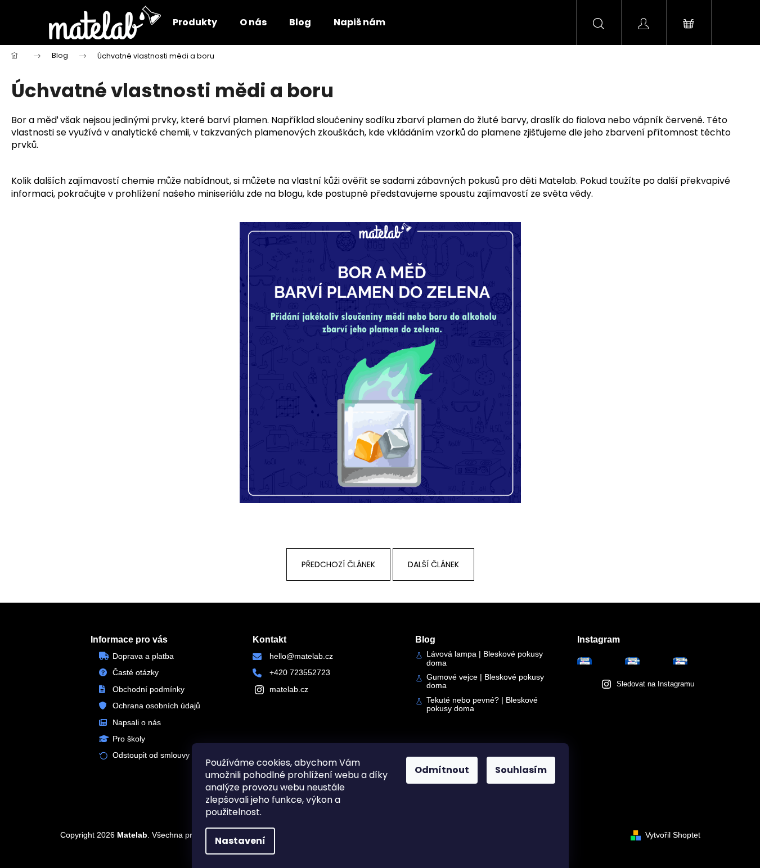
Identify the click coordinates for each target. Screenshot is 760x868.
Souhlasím (521, 769)
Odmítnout (442, 769)
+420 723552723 (299, 672)
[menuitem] (194, 22)
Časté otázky (136, 672)
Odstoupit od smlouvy (151, 755)
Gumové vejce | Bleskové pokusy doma (485, 681)
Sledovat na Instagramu (655, 684)
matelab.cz (288, 689)
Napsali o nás (137, 722)
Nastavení (240, 840)
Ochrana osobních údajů (156, 705)
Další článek (433, 564)
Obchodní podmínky (149, 689)
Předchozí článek (338, 564)
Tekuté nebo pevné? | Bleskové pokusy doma (482, 704)
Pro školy (129, 738)
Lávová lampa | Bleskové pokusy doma (484, 658)
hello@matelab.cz (301, 656)
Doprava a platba (143, 656)
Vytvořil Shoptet (672, 834)
